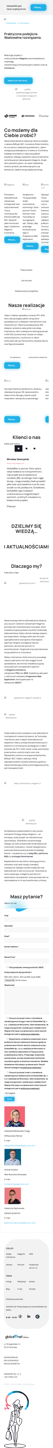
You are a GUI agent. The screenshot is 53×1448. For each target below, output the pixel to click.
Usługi (8, 1281)
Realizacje (21, 1281)
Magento (21, 1254)
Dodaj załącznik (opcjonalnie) (17, 972)
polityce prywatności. (30, 1034)
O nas (19, 1289)
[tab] (19, 448)
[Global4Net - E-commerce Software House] (22, 23)
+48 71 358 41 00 (10, 1377)
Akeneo (9, 1264)
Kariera (32, 1281)
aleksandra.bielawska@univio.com (19, 1145)
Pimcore (20, 1264)
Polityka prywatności (14, 1299)
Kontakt (32, 1289)
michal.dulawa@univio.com (16, 1184)
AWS (31, 1254)
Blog (8, 1289)
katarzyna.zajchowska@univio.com (20, 1222)
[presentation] (19, 448)
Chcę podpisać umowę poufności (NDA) (26, 967)
